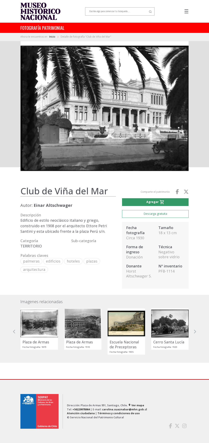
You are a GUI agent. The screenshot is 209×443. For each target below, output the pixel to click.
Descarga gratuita (155, 214)
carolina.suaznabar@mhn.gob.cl (124, 409)
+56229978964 (81, 409)
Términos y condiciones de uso (119, 413)
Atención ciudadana (81, 413)
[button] (14, 331)
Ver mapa (136, 405)
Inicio (52, 36)
